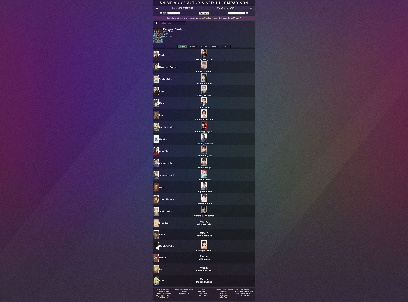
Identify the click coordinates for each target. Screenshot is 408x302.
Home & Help (164, 291)
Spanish (204, 46)
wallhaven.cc (203, 295)
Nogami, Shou (204, 191)
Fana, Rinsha (165, 151)
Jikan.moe (223, 291)
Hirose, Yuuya (204, 167)
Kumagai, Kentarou (204, 215)
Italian (225, 46)
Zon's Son (163, 223)
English (193, 46)
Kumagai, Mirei (204, 250)
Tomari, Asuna (204, 203)
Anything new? (163, 297)
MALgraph (224, 295)
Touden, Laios (165, 211)
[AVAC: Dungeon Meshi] (167, 34)
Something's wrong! (163, 293)
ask (250, 293)
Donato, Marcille (166, 127)
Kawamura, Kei (204, 270)
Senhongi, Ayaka (204, 131)
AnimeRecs (223, 297)
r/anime (184, 291)
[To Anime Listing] (156, 23)
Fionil (161, 280)
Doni (161, 187)
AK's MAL (203, 293)
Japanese (182, 46)
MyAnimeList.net (225, 8)
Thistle (162, 55)
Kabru (162, 234)
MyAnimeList (184, 293)
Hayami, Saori (204, 83)
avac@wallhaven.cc (208, 18)
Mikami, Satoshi (204, 143)
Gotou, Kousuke (204, 119)
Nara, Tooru (204, 107)
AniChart (223, 293)
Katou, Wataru (204, 235)
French (214, 46)
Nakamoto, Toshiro (167, 67)
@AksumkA (236, 18)
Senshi (162, 91)
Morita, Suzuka (204, 282)
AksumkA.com (203, 291)
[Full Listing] (157, 8)
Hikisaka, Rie (204, 224)
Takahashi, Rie (204, 155)
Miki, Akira (204, 259)
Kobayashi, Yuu (204, 59)
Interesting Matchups (182, 8)
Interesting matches (163, 295)
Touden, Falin (165, 79)
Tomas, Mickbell (166, 175)
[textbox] (171, 13)
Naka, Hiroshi (204, 95)
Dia (160, 269)
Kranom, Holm (165, 163)
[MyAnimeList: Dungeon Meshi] (165, 34)
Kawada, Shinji (204, 71)
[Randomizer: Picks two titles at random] (251, 8)
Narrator (163, 139)
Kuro (161, 103)
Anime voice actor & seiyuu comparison (204, 2)
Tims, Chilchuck (166, 199)
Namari (162, 258)
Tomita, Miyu (204, 179)
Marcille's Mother (167, 246)
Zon (161, 115)
